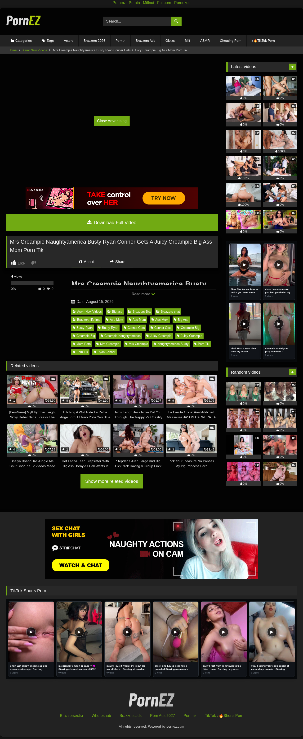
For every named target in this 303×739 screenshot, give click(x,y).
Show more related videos (111, 481)
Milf (187, 40)
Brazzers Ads (145, 40)
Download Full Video (114, 222)
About (88, 262)
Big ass (117, 311)
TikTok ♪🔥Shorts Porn (224, 716)
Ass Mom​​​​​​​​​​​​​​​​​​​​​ (116, 319)
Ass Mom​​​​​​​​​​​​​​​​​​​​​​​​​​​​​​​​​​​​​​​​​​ (139, 319)
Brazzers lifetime (88, 319)
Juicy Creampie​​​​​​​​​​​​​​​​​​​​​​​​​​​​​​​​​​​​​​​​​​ (160, 336)
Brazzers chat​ (170, 311)
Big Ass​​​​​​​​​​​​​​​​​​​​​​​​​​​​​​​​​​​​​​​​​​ (183, 319)
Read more (141, 294)
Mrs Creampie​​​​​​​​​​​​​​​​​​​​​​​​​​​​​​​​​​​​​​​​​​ (109, 344)
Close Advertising (112, 121)
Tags (50, 40)
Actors (68, 40)
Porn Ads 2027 (162, 716)
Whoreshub (101, 716)
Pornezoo (182, 3)
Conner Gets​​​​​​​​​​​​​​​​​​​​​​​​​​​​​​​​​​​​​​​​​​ (136, 328)
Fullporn (164, 3)
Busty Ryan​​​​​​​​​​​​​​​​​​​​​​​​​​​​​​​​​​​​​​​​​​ (110, 328)
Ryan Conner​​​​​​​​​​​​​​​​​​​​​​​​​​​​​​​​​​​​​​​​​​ (106, 352)
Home (13, 50)
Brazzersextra (71, 716)
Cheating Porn (230, 40)
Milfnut (148, 3)
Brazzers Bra (142, 311)
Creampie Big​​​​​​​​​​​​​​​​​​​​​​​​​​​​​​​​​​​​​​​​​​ (190, 328)
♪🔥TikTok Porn (263, 40)
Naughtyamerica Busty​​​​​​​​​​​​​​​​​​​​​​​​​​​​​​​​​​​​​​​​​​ (173, 344)
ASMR (205, 40)
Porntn (134, 3)
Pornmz (119, 3)
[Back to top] (288, 725)
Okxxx (170, 40)
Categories (23, 40)
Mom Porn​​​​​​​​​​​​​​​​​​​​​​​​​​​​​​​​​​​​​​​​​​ (83, 344)
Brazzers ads (131, 716)
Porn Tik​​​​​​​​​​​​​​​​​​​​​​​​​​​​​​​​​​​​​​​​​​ (203, 344)
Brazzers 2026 (94, 40)
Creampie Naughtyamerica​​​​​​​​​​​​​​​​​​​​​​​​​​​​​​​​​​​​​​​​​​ (122, 336)
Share (119, 262)
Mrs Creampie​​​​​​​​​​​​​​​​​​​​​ (138, 344)
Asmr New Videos (34, 50)
